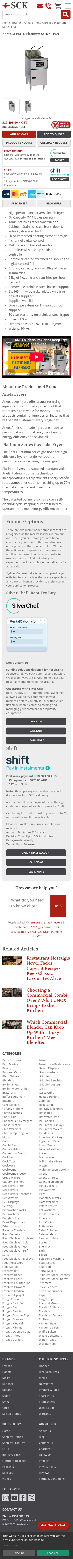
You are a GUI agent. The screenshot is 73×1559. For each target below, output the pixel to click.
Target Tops (46, 1299)
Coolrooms (9, 1169)
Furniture (45, 1060)
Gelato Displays (49, 1068)
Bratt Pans (9, 1092)
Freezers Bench (12, 1274)
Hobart (6, 1371)
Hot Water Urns (49, 1116)
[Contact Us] (40, 6)
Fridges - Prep (11, 1335)
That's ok (52, 1553)
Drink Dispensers (13, 1222)
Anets (27, 22)
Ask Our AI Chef (53, 1525)
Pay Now (59, 160)
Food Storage (10, 1266)
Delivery (7, 1206)
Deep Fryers (10, 1189)
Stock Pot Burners (50, 1291)
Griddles (44, 1076)
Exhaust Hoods (12, 1226)
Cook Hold (8, 1157)
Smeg (6, 1401)
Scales (43, 1242)
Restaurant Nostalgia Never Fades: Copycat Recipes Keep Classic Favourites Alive (48, 968)
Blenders (8, 1080)
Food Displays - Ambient (18, 1238)
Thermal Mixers (49, 1303)
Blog (42, 1436)
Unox (5, 1407)
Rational (7, 1383)
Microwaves (46, 1157)
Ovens (43, 1173)
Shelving (44, 1246)
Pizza (42, 1193)
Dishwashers (10, 1214)
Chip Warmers (11, 1129)
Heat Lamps (46, 1104)
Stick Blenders (48, 1287)
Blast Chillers (10, 1076)
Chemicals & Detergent (17, 1121)
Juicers (43, 1153)
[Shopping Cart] (58, 6)
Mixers (43, 1165)
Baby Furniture (12, 1060)
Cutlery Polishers (13, 1181)
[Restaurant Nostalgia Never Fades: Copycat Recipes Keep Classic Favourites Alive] (12, 962)
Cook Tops (9, 1161)
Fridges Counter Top (15, 1315)
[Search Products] (65, 14)
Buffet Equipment (13, 1096)
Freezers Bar (10, 1270)
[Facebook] (22, 1497)
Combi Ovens (11, 1145)
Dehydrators (10, 1197)
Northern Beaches (14, 1460)
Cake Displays (11, 1104)
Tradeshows (47, 1401)
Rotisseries (46, 1226)
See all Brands (11, 1413)
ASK (58, 906)
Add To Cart (19, 134)
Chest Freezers (12, 1125)
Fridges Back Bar (13, 1303)
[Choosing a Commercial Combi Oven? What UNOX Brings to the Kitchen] (12, 994)
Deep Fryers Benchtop (16, 1193)
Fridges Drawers (13, 1319)
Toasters (44, 1311)
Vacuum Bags (47, 1323)
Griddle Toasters (50, 1084)
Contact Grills (11, 1149)
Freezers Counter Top (16, 1283)
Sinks (42, 1250)
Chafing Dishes (12, 1112)
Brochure (53, 203)
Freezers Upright (13, 1295)
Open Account (60, 179)
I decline (19, 1553)
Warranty (45, 1413)
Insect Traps (47, 1145)
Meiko (6, 1377)
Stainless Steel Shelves (54, 1278)
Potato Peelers (48, 1206)
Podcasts (8, 1466)
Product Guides (49, 1389)
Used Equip (46, 1407)
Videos (6, 1478)
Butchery (8, 1100)
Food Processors (12, 1262)
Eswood (7, 1365)
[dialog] (36, 1545)
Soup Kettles (47, 1262)
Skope (6, 1395)
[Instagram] (5, 1497)
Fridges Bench (11, 1311)
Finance (44, 1365)
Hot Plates (45, 1112)
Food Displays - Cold (15, 1242)
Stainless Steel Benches (54, 1274)
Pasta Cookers (48, 1185)
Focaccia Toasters (13, 1230)
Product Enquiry (19, 142)
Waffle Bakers (48, 1331)
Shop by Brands (12, 1436)
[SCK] (15, 5)
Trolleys (44, 1319)
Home (6, 22)
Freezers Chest (12, 1278)
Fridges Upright (12, 1339)
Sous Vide (45, 1266)
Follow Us (45, 1454)
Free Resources (49, 1371)
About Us (45, 1430)
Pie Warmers (47, 1189)
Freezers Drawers (13, 1287)
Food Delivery (11, 1234)
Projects (44, 1460)
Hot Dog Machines (51, 1108)
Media (43, 1377)
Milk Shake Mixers (50, 1161)
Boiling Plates (11, 1084)
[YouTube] (14, 1497)
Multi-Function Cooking (54, 1169)
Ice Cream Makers (50, 1129)
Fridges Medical (12, 1323)
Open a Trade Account (36, 853)
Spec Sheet (19, 203)
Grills (42, 1088)
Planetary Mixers (50, 1197)
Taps (42, 1295)
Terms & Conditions (52, 1478)
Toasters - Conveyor (52, 1315)
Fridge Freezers (12, 1299)
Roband (7, 1389)
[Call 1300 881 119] (48, 6)
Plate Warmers (48, 1202)
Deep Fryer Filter (13, 1185)
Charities (45, 1448)
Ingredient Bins (49, 1141)
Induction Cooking (50, 1137)
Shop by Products (13, 1442)
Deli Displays (10, 1202)
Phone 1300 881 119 (15, 1516)
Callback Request (53, 142)
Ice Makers (46, 1133)
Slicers (43, 1254)
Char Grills (9, 1116)
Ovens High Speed (51, 1181)
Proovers (44, 1218)
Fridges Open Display (16, 1331)
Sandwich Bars (48, 1238)
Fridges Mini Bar (13, 1327)
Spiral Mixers (47, 1270)
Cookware (8, 1165)
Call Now (36, 731)
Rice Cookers (47, 1222)
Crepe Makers (11, 1177)
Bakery (6, 1068)
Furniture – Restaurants (54, 1064)
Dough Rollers (11, 1218)
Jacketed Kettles (49, 1149)
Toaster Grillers (49, 1307)
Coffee (6, 1141)
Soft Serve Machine (51, 1258)
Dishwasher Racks (14, 1210)
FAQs (5, 1448)
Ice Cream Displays (51, 1125)
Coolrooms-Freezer (14, 1173)
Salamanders (47, 1234)
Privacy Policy (47, 1466)
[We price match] (61, 124)
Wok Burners (47, 1343)
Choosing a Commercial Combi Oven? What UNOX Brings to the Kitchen (47, 1000)
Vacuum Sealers (49, 1327)
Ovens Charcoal (49, 1177)
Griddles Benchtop (51, 1080)
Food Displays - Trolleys (17, 1258)
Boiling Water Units (14, 1088)
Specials (7, 1472)
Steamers (45, 1283)
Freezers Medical (13, 1291)
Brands (17, 22)
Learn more (36, 740)
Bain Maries (10, 1064)
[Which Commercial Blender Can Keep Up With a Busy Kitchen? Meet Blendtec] (12, 1026)
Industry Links (11, 1454)
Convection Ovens (14, 1153)
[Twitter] (31, 1497)
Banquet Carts (11, 1072)
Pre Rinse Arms (49, 1214)
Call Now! (36, 862)
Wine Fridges (47, 1339)
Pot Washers (47, 1210)
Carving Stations (13, 1108)
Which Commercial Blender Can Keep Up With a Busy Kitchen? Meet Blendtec (47, 1032)
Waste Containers (50, 1335)
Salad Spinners (49, 1230)
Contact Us (46, 1442)
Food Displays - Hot (14, 1246)
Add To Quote (53, 134)
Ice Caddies (46, 1121)
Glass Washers (48, 1072)
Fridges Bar (9, 1307)
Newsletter (46, 1383)
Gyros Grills (46, 1092)
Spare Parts (46, 1395)
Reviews (44, 1472)
